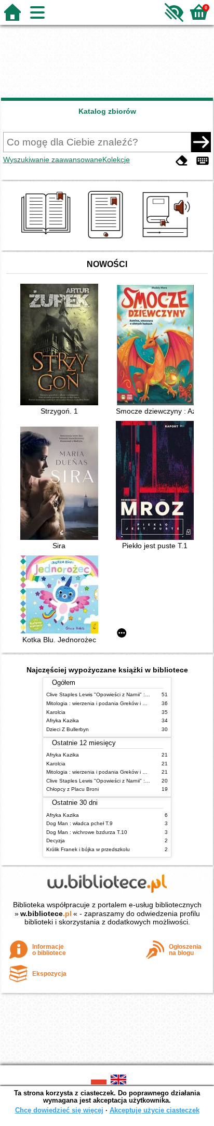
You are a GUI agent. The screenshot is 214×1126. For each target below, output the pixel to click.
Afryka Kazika (62, 720)
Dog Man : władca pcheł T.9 (79, 823)
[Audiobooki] (167, 238)
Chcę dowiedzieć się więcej (59, 1110)
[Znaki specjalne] (202, 160)
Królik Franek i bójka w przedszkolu (88, 849)
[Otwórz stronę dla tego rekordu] (61, 345)
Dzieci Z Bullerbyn (67, 729)
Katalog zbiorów (107, 111)
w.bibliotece (46, 913)
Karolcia (55, 712)
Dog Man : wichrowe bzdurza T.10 (86, 832)
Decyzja (55, 840)
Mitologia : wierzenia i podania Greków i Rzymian (104, 703)
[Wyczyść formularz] (181, 160)
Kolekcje (116, 159)
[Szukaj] (201, 142)
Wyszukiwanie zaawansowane (52, 159)
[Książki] (47, 238)
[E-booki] (107, 238)
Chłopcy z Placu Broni (72, 789)
